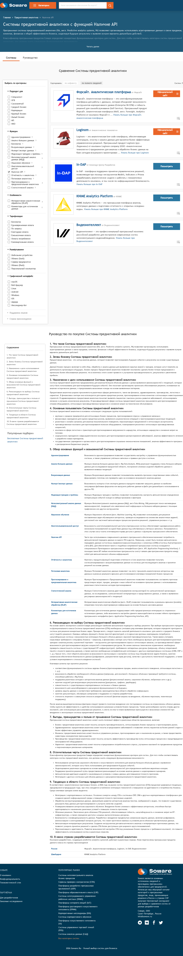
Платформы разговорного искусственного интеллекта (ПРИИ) (77, 908)
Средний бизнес (18, 107)
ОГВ (13, 100)
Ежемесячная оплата (21, 235)
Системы (11, 57)
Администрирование (20, 137)
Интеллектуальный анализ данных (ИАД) (23, 158)
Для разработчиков (9, 897)
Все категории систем (68, 938)
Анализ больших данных (22, 140)
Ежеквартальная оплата (22, 242)
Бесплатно (16, 144)
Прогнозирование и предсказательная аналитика (25, 183)
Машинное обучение (20, 163)
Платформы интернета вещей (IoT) (74, 903)
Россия (54, 849)
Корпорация (16, 110)
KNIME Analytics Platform (94, 196)
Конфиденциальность (10, 879)
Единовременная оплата (22, 225)
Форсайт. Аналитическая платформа (103, 92)
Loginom (82, 130)
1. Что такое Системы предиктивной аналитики (22, 356)
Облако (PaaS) (17, 265)
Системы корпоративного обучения (74, 917)
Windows (15, 295)
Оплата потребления (20, 238)
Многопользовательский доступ (22, 167)
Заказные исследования (11, 901)
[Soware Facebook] (154, 923)
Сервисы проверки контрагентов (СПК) (76, 882)
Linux (13, 288)
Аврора (14, 302)
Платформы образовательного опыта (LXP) (78, 892)
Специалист (16, 97)
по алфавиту (70, 83)
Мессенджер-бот (19, 305)
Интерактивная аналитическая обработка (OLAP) (25, 202)
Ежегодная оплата (19, 232)
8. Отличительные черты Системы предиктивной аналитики (21, 409)
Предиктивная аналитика (26, 17)
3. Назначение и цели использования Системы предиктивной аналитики (23, 369)
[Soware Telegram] (140, 923)
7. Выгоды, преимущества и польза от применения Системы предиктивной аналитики (23, 401)
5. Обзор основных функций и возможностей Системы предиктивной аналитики (23, 385)
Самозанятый (17, 103)
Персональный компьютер (23, 268)
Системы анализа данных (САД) (73, 934)
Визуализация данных (21, 147)
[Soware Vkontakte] (147, 923)
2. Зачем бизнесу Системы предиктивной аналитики (25, 363)
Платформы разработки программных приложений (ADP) (76, 887)
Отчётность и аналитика (22, 175)
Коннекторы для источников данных (24, 207)
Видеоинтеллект (88, 225)
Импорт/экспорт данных (22, 150)
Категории (43, 5)
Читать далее (93, 46)
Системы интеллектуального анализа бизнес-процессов (75, 876)
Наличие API (17, 172)
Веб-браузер (17, 285)
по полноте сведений (92, 83)
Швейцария (56, 854)
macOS (14, 282)
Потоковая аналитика (21, 178)
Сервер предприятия (21, 262)
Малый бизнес (18, 117)
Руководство (30, 57)
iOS (12, 298)
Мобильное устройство (21, 255)
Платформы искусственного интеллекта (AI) (77, 922)
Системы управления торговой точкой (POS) (76, 929)
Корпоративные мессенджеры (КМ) (74, 913)
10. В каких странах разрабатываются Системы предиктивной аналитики (23, 422)
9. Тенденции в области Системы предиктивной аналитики (21, 416)
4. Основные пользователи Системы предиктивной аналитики (22, 376)
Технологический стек (10, 882)
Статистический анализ (22, 187)
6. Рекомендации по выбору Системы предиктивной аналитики (23, 392)
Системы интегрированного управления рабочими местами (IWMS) (77, 897)
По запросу (16, 228)
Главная (7, 17)
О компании (5, 875)
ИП (12, 120)
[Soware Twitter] (161, 923)
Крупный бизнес (18, 114)
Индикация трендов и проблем (25, 154)
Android (14, 292)
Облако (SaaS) (17, 258)
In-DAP (81, 164)
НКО (13, 124)
